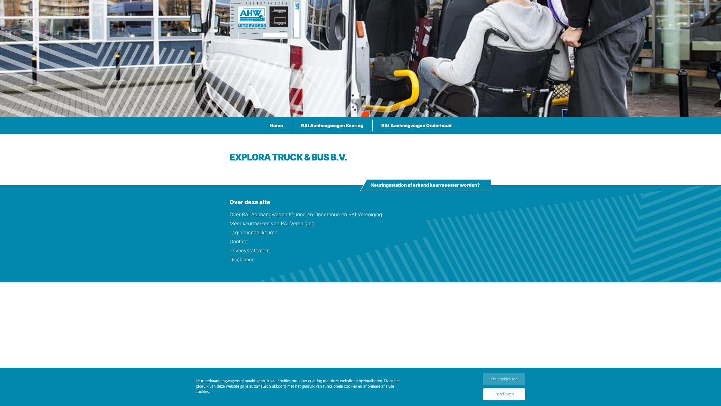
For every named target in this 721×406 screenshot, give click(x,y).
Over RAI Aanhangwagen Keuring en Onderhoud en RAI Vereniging (306, 214)
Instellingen (504, 394)
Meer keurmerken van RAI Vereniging (272, 223)
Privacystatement (250, 250)
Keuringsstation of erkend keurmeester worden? (425, 185)
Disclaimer (241, 259)
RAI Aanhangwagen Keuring (332, 125)
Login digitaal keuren (253, 232)
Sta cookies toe (504, 379)
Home (276, 125)
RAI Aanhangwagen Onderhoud (416, 125)
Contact (239, 241)
